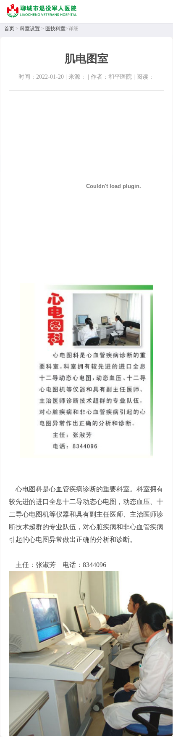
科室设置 (30, 29)
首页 (9, 29)
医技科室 (55, 29)
